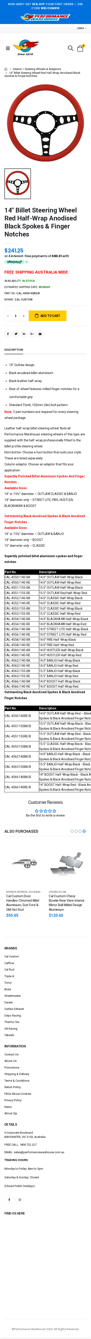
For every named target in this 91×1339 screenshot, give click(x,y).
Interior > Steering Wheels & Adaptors (37, 69)
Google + (32, 333)
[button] (72, 831)
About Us (10, 1061)
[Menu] (8, 48)
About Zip (10, 1113)
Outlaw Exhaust (14, 1009)
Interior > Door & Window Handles (37, 892)
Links (80, 28)
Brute (7, 989)
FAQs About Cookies (17, 1093)
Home (6, 69)
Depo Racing (12, 1015)
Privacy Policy (12, 1100)
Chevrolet (55, 892)
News (8, 1107)
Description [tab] (13, 349)
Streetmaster (12, 995)
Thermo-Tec (11, 1022)
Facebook (7, 333)
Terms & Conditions (16, 1080)
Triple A (9, 976)
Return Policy (12, 1087)
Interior (11, 892)
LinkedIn (24, 333)
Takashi (9, 1035)
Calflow (9, 963)
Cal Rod (9, 969)
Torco (8, 982)
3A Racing (10, 1028)
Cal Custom (11, 956)
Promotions (11, 1067)
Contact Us (11, 1054)
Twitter (15, 333)
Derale (8, 1002)
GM (64, 892)
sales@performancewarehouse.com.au (39, 1152)
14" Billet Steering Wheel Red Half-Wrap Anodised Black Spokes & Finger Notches (40, 222)
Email (40, 333)
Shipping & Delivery (16, 1074)
